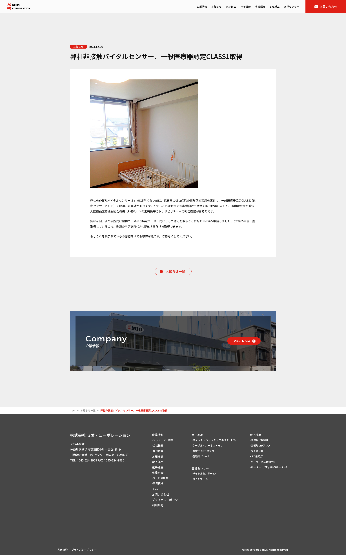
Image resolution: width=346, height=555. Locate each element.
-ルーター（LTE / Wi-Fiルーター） (269, 467)
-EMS (155, 489)
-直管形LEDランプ (260, 445)
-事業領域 (157, 483)
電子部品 (231, 6)
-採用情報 (157, 451)
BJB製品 (275, 6)
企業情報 (202, 6)
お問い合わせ (328, 6)
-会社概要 (157, 445)
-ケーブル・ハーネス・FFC (207, 445)
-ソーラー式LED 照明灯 (263, 461)
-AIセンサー (198, 479)
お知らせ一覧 (175, 271)
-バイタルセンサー (202, 473)
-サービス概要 (160, 478)
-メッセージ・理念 (162, 440)
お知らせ (216, 6)
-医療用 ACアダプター (204, 451)
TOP (73, 410)
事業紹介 (260, 6)
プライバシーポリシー (166, 500)
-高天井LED (256, 451)
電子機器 (246, 6)
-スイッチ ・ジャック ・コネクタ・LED (214, 440)
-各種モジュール (201, 456)
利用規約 (157, 505)
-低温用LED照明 (259, 440)
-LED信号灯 (256, 456)
